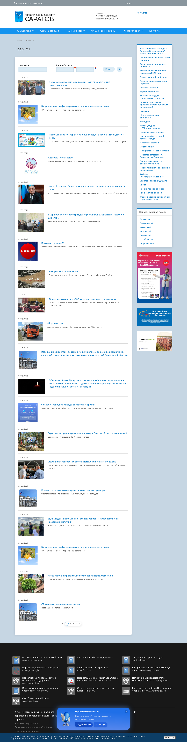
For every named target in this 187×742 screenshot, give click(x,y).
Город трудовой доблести (153, 77)
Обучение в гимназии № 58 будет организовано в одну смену (82, 299)
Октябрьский (146, 239)
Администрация (50, 30)
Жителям (142, 13)
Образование (147, 147)
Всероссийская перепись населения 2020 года (153, 71)
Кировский (145, 231)
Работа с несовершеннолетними (152, 175)
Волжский (145, 219)
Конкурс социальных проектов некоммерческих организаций (154, 104)
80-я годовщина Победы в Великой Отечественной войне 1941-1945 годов (153, 51)
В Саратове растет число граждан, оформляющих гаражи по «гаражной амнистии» (86, 216)
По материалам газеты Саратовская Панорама (152, 156)
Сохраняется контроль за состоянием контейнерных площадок (82, 462)
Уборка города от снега (152, 189)
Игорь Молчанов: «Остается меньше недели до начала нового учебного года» (86, 188)
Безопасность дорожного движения (153, 65)
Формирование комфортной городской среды (155, 198)
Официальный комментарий (154, 150)
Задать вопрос (84, 725)
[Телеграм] (135, 712)
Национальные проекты (152, 132)
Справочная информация (28, 3)
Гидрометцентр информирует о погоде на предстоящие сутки (75, 106)
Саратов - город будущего (153, 181)
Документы (75, 30)
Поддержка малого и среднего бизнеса (151, 162)
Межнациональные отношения (150, 116)
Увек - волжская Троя (151, 193)
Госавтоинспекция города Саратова (153, 82)
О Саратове (24, 30)
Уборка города (55, 323)
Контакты (154, 30)
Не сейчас (100, 725)
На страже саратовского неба (64, 271)
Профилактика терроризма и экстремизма (155, 169)
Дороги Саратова (149, 87)
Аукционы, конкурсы (103, 30)
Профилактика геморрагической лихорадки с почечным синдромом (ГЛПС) (86, 136)
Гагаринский (146, 223)
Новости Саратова (149, 142)
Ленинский (145, 235)
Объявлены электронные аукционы (60, 604)
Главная (18, 40)
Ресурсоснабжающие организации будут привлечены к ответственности (79, 83)
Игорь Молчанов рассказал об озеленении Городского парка (80, 576)
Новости (30, 40)
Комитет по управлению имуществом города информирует (73, 490)
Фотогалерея (132, 30)
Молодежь (145, 121)
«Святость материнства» (60, 157)
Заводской (145, 227)
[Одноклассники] (130, 712)
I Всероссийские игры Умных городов (155, 58)
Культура (144, 111)
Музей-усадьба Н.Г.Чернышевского (150, 126)
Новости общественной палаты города (152, 137)
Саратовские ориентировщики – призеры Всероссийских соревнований (87, 433)
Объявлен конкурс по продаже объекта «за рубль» (68, 405)
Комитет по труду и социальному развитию (152, 96)
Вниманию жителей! (52, 243)
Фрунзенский (147, 243)
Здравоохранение (149, 91)
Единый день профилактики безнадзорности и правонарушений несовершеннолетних (83, 520)
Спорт (143, 185)
